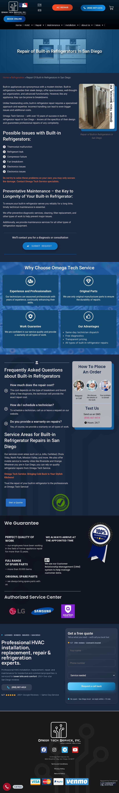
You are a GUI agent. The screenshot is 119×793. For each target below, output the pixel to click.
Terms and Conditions (59, 764)
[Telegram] (65, 750)
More (98, 25)
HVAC (27, 25)
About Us (85, 25)
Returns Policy (59, 774)
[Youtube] (75, 750)
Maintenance (53, 25)
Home (19, 25)
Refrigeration (17, 77)
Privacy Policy (59, 769)
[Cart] (111, 8)
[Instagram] (54, 750)
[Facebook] (44, 750)
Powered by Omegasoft (109, 781)
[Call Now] (7, 787)
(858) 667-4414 (92, 417)
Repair (38, 25)
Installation (71, 25)
